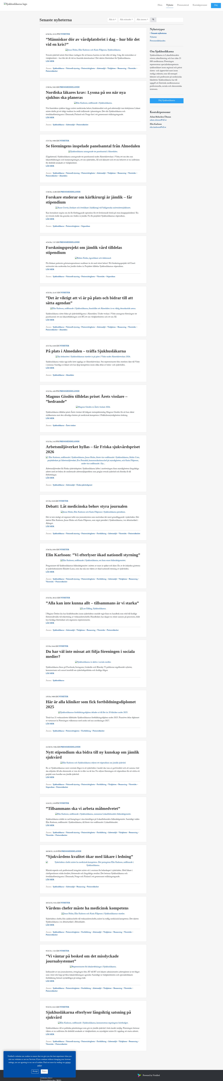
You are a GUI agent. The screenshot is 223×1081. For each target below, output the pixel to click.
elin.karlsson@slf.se (158, 127)
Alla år (111, 20)
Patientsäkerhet (52, 71)
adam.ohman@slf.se (158, 120)
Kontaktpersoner (200, 5)
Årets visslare (71, 425)
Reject (44, 1071)
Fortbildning (101, 533)
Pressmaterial (183, 5)
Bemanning (122, 68)
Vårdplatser (111, 68)
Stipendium (85, 226)
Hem (160, 5)
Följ (216, 5)
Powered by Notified (151, 1075)
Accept (35, 1071)
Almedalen (63, 176)
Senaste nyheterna (158, 33)
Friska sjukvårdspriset (84, 485)
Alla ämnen (141, 20)
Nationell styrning (73, 68)
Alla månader (125, 20)
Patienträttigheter (88, 68)
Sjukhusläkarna (59, 68)
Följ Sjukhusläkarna (166, 100)
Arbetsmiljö (101, 68)
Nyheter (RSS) (46, 1077)
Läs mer (50, 61)
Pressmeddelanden (157, 41)
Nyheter (169, 5)
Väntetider (132, 68)
